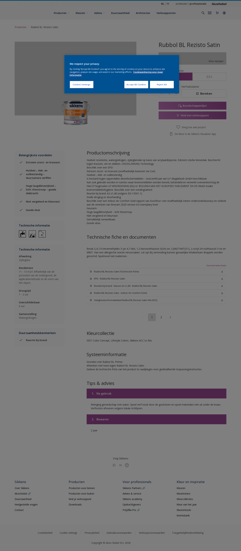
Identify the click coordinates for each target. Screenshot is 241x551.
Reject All (162, 84)
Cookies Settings (82, 84)
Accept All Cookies (136, 84)
